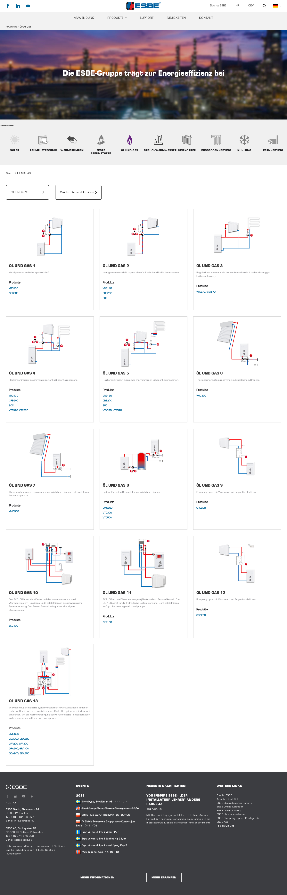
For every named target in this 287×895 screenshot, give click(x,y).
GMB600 (14, 734)
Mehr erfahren (164, 878)
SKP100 (107, 622)
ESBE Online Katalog (229, 811)
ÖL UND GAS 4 (22, 373)
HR (237, 6)
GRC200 (201, 508)
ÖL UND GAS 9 (209, 485)
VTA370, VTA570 (206, 292)
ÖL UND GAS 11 (117, 593)
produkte (115, 18)
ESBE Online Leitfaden (230, 807)
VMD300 (14, 511)
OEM (251, 6)
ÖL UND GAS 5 (116, 373)
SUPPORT (146, 18)
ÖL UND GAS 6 (209, 373)
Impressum (44, 846)
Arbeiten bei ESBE (228, 799)
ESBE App (223, 822)
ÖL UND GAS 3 (209, 266)
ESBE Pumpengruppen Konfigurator (239, 818)
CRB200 (13, 293)
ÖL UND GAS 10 (23, 593)
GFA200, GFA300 (18, 744)
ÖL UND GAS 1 (22, 266)
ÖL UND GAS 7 (22, 485)
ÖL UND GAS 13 (23, 701)
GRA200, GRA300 (19, 749)
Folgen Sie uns (225, 826)
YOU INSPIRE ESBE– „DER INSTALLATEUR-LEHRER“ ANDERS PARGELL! (173, 800)
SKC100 (13, 626)
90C (105, 298)
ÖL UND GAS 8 (116, 485)
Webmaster (14, 854)
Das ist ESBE (218, 6)
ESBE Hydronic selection (231, 814)
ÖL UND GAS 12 (210, 593)
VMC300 (201, 396)
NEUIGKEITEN (176, 18)
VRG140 (107, 288)
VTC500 (107, 518)
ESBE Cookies (46, 850)
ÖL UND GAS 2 (116, 266)
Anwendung (84, 18)
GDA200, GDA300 (19, 739)
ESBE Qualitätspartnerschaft (234, 803)
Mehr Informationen (97, 878)
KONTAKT (206, 18)
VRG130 (13, 288)
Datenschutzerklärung (19, 846)
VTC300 (107, 513)
